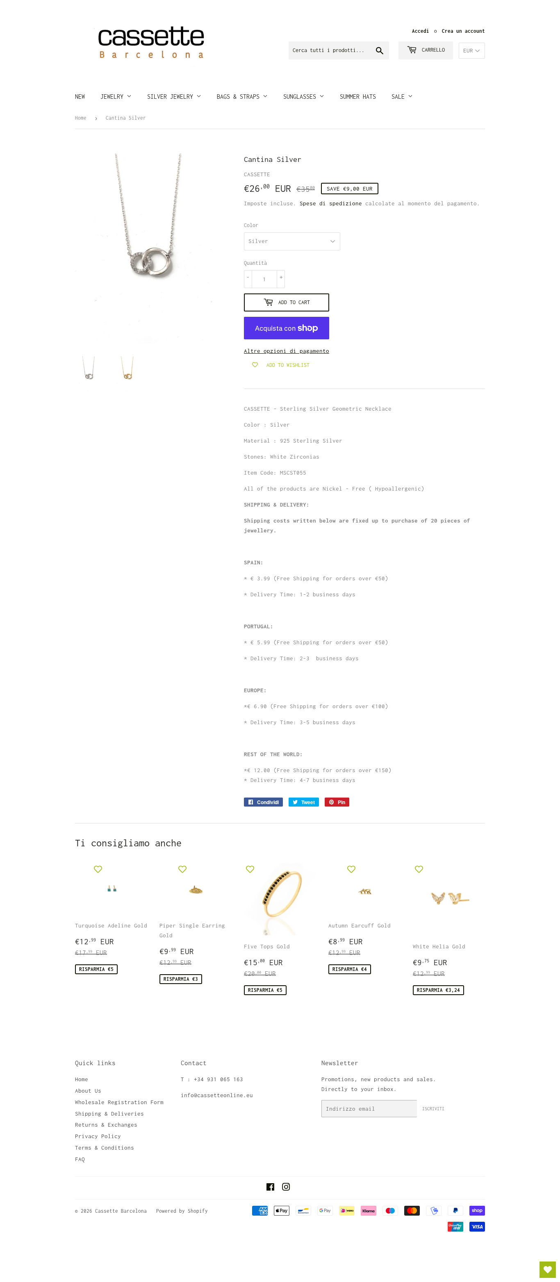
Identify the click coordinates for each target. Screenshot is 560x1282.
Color (251, 225)
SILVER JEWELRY (171, 96)
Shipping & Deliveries (109, 1113)
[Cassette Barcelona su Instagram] (286, 1188)
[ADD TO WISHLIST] (98, 869)
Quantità (255, 263)
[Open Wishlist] (548, 1270)
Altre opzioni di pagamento (286, 351)
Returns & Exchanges (106, 1124)
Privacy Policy (98, 1136)
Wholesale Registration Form (119, 1102)
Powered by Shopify (182, 1211)
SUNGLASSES (301, 96)
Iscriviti (433, 1108)
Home (81, 117)
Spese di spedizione (331, 203)
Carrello (432, 50)
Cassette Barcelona (121, 1211)
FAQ (80, 1159)
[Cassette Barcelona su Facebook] (270, 1188)
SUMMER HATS (358, 96)
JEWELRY (113, 96)
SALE (400, 96)
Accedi (420, 31)
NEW (80, 96)
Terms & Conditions (104, 1147)
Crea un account (463, 31)
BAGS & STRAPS (240, 96)
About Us (88, 1090)
